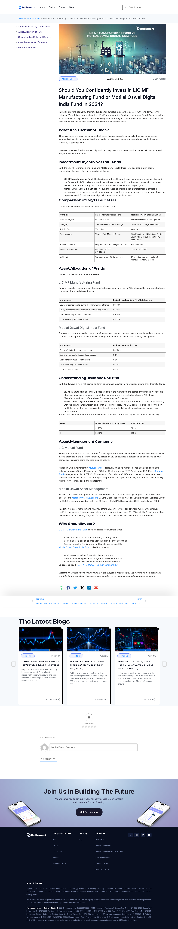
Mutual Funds (34, 18)
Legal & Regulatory (102, 857)
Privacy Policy (100, 839)
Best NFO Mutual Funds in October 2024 (98, 565)
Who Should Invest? (28, 47)
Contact (62, 7)
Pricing (52, 7)
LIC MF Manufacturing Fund (73, 529)
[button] (61, 588)
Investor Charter (101, 863)
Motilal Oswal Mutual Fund (85, 497)
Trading (27, 656)
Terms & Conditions (103, 845)
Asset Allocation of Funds (31, 32)
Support (56, 857)
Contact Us (57, 851)
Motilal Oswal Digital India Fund (74, 547)
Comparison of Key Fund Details (34, 26)
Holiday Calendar (60, 863)
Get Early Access (89, 812)
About (42, 7)
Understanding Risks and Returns (34, 37)
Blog (71, 7)
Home (22, 18)
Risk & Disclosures (102, 869)
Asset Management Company (32, 42)
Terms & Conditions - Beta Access (109, 851)
